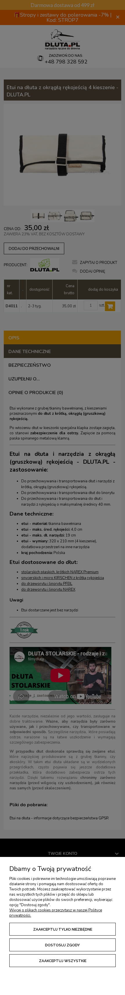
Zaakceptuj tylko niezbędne (62, 929)
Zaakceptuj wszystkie (62, 961)
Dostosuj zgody (62, 945)
